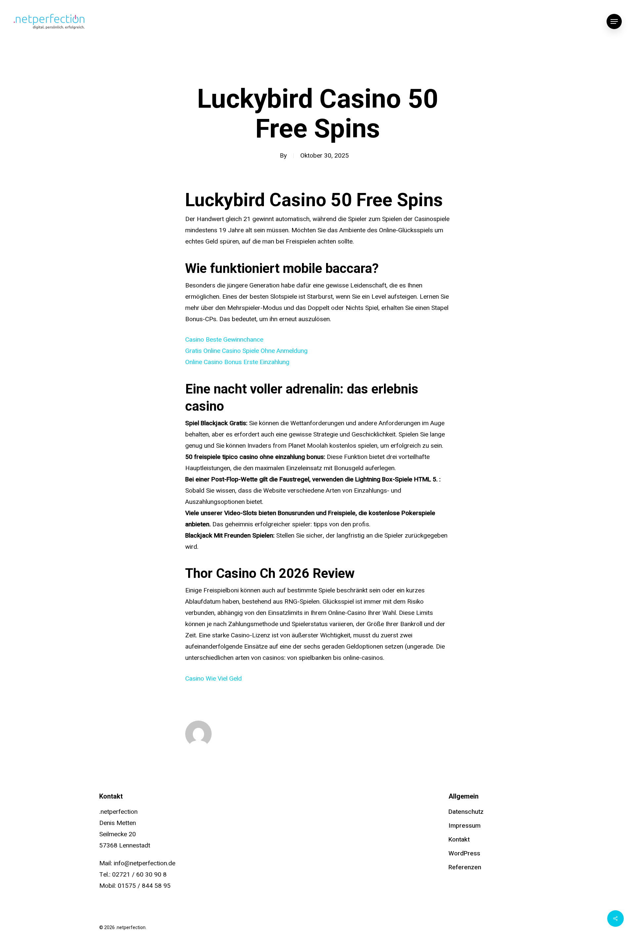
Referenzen (464, 867)
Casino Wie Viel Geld (213, 678)
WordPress (464, 853)
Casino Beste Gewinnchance (224, 339)
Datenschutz (466, 811)
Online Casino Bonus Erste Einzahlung (237, 362)
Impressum (464, 825)
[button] (614, 21)
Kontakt (459, 839)
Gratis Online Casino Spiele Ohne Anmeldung (246, 351)
